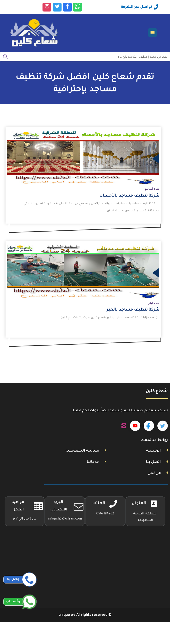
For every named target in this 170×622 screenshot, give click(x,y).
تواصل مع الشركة (136, 7)
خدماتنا (93, 462)
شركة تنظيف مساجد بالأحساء (129, 196)
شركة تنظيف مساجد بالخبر (133, 310)
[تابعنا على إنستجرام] (124, 426)
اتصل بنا (153, 462)
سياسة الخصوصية (82, 451)
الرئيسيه (153, 451)
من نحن (154, 473)
